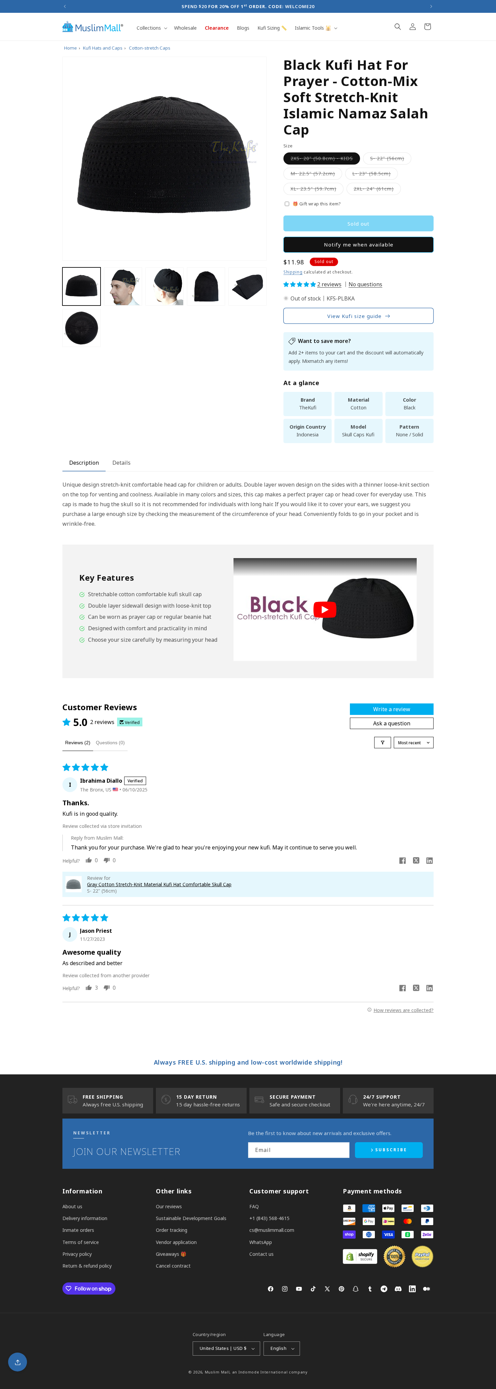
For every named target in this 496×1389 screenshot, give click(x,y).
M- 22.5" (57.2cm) (316, 175)
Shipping (293, 272)
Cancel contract (173, 1266)
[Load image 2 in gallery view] (123, 286)
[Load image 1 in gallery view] (81, 286)
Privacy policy (77, 1254)
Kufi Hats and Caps (102, 48)
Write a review (391, 709)
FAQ (254, 1206)
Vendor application (176, 1242)
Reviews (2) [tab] (77, 742)
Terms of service (80, 1242)
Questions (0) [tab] (110, 742)
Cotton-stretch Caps (149, 48)
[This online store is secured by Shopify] (360, 1262)
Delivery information (84, 1218)
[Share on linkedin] (429, 861)
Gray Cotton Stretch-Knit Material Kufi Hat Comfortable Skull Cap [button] (159, 884)
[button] (151, 28)
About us (72, 1206)
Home (70, 48)
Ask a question (391, 723)
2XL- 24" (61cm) (377, 190)
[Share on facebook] (402, 861)
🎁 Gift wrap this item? (317, 204)
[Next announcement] (431, 6)
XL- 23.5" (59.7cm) (317, 190)
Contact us (261, 1254)
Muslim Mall (217, 1371)
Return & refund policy (87, 1266)
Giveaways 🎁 (171, 1254)
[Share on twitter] (416, 861)
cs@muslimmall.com (271, 1230)
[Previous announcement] (64, 6)
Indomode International (263, 1371)
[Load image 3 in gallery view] (164, 286)
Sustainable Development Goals (191, 1218)
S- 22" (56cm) (390, 160)
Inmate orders (78, 1230)
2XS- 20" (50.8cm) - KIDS (325, 160)
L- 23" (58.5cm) (375, 175)
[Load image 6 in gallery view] (81, 328)
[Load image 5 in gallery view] (247, 286)
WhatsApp (260, 1242)
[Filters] (382, 742)
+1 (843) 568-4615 (269, 1218)
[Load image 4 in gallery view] (206, 286)
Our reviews (169, 1206)
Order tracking (171, 1230)
